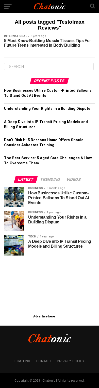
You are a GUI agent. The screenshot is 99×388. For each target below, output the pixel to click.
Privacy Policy (71, 361)
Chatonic (22, 361)
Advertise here (44, 316)
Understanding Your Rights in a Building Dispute (47, 108)
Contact (44, 361)
